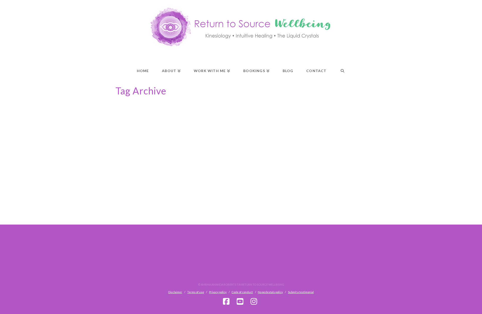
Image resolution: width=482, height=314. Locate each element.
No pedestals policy (270, 292)
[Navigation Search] (342, 66)
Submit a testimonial (301, 292)
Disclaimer (175, 292)
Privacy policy (218, 292)
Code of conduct (242, 292)
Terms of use (195, 292)
